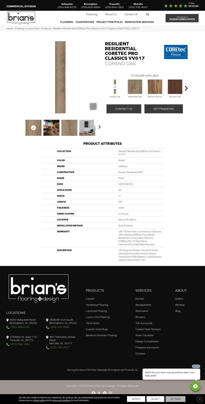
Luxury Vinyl (32, 28)
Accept (136, 399)
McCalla (138, 5)
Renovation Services (139, 22)
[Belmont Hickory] (155, 87)
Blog (177, 310)
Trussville (114, 5)
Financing (91, 14)
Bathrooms (141, 310)
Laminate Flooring (96, 310)
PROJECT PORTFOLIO (109, 22)
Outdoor (140, 353)
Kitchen (139, 298)
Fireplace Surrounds (147, 347)
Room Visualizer (144, 335)
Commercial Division (21, 6)
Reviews (179, 304)
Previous (22, 126)
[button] (148, 14)
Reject (155, 399)
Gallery (179, 298)
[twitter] (99, 393)
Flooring (66, 22)
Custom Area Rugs (97, 329)
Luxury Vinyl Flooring (98, 317)
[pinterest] (104, 393)
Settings (175, 399)
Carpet (90, 298)
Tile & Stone (92, 323)
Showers (140, 317)
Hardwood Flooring (97, 304)
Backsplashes (143, 304)
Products (46, 28)
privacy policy (39, 400)
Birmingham (90, 5)
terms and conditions (62, 400)
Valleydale (67, 5)
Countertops (85, 22)
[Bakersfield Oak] (135, 87)
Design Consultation (147, 341)
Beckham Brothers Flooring (101, 335)
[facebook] (93, 393)
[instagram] (110, 393)
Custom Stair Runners (148, 329)
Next (98, 126)
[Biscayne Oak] (175, 87)
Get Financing (163, 108)
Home (9, 28)
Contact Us (131, 14)
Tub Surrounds (143, 323)
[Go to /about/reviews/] (179, 5)
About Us (110, 14)
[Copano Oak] (115, 87)
